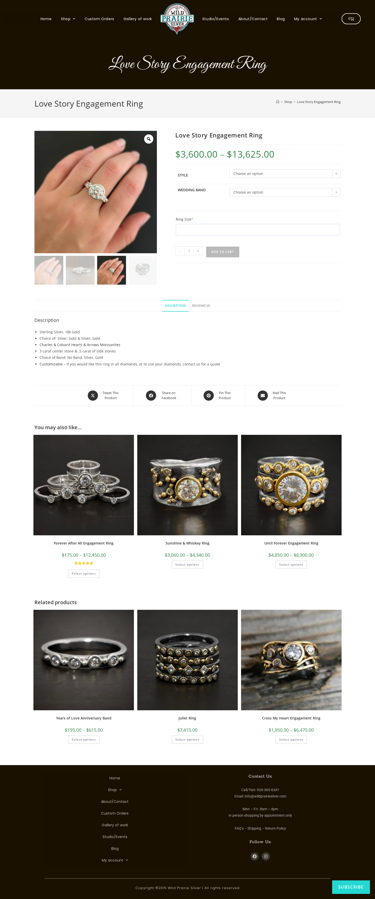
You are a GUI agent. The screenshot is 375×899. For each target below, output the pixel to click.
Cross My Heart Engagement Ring (291, 718)
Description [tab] (175, 305)
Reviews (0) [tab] (201, 305)
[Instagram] (266, 856)
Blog (281, 18)
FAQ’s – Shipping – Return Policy (260, 828)
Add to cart (222, 252)
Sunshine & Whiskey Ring (187, 543)
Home (46, 18)
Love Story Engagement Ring (319, 101)
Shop (65, 18)
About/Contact (253, 18)
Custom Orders (99, 18)
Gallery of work (137, 18)
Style (183, 175)
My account (305, 18)
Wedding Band (192, 189)
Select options (84, 573)
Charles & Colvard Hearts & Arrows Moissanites (80, 344)
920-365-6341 (268, 790)
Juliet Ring (187, 718)
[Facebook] (255, 856)
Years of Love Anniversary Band (83, 718)
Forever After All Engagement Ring (84, 543)
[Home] (277, 101)
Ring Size (193, 219)
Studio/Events (215, 18)
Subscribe (351, 887)
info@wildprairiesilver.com (265, 796)
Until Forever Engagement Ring (291, 543)
